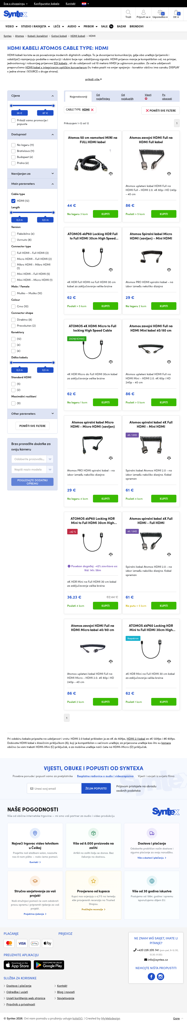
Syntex (8, 36)
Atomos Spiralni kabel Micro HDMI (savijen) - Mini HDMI (151, 236)
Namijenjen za (20, 173)
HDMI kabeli (77, 36)
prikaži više (92, 79)
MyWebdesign (110, 1018)
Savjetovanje (65, 998)
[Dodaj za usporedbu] (111, 173)
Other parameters (23, 413)
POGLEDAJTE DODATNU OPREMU (32, 481)
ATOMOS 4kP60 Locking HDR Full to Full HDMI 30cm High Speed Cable (93, 236)
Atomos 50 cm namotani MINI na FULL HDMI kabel (92, 139)
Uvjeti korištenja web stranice (25, 998)
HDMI (86, 109)
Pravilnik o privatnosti (20, 1004)
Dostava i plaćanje (18, 986)
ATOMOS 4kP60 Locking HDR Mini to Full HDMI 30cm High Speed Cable (93, 520)
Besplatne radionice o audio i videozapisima (105, 776)
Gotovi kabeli (59, 36)
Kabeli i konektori (38, 36)
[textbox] (29, 459)
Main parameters (23, 183)
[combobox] (32, 459)
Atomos (19, 36)
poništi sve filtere (32, 426)
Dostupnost (18, 134)
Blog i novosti (66, 992)
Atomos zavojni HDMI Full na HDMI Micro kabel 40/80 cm (92, 627)
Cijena (15, 95)
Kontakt (70, 3)
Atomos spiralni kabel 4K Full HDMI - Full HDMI (151, 520)
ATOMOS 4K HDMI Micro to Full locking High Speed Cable (92, 328)
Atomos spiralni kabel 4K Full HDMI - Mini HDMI (151, 424)
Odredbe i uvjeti (17, 992)
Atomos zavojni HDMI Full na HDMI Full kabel (151, 139)
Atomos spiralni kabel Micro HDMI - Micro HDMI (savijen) (92, 424)
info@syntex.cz (158, 959)
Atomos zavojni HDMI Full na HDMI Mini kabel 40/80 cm (151, 328)
